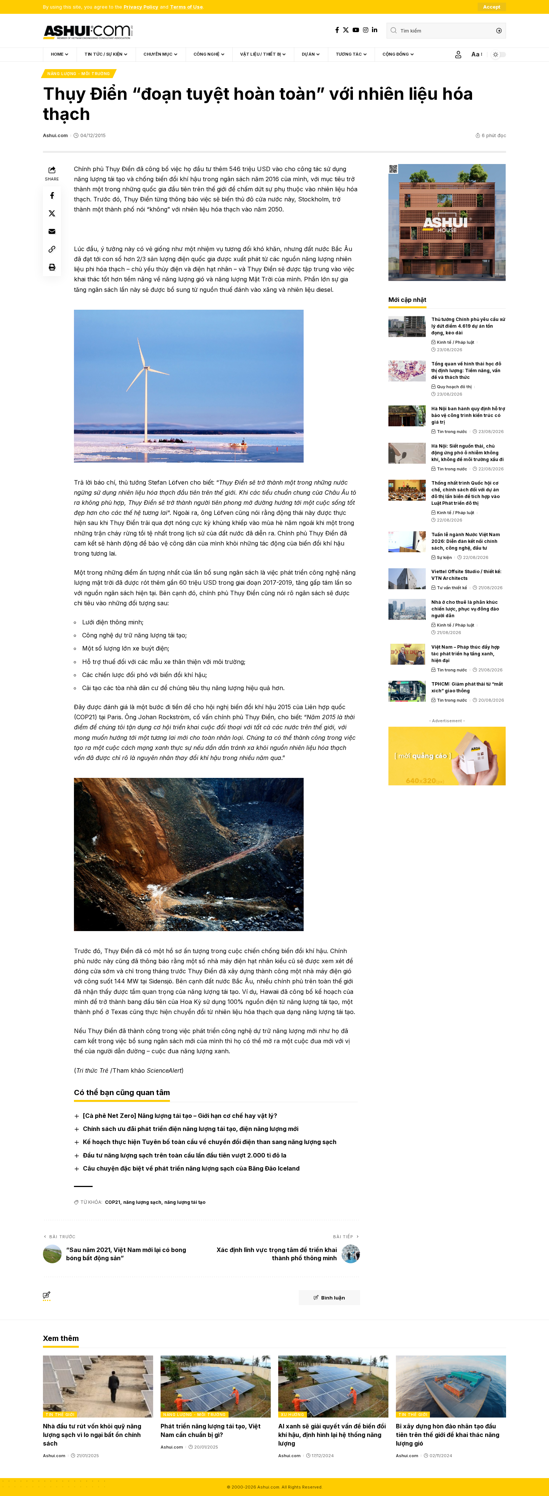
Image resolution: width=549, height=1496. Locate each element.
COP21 (112, 1202)
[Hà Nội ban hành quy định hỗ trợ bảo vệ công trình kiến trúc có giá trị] (407, 415)
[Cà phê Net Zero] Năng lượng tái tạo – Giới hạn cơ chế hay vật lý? (180, 1115)
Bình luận (333, 1298)
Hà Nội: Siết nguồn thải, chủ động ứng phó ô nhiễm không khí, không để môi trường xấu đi (467, 452)
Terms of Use (186, 7)
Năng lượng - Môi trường (78, 73)
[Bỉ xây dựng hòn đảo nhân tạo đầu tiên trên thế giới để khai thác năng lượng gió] (451, 1386)
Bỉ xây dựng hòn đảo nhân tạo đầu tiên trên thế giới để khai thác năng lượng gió (447, 1434)
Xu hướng (292, 1414)
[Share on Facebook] (52, 195)
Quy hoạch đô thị (454, 386)
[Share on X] (52, 213)
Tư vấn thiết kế (452, 587)
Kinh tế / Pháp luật (455, 342)
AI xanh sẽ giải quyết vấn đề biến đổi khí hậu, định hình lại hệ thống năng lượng (332, 1434)
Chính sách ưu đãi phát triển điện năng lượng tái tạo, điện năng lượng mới (190, 1128)
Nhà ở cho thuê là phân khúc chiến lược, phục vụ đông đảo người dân (465, 608)
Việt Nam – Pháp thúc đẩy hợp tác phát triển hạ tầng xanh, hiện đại (465, 653)
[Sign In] (458, 54)
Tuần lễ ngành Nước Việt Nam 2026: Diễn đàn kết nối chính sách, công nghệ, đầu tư (465, 541)
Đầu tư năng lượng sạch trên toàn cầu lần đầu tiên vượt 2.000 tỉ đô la (184, 1155)
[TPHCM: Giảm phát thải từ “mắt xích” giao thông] (407, 691)
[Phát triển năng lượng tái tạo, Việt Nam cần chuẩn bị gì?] (216, 1386)
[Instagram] (365, 30)
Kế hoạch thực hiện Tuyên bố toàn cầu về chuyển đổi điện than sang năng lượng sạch (209, 1142)
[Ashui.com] (88, 30)
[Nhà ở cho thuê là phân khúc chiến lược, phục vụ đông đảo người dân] (407, 609)
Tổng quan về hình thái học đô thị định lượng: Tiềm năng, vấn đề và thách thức (466, 370)
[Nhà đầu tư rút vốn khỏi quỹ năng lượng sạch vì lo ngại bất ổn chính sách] (98, 1386)
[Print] (52, 267)
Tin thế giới (60, 1414)
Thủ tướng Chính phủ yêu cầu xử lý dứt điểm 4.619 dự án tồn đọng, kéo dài (468, 326)
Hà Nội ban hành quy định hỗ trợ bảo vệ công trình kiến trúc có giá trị (468, 415)
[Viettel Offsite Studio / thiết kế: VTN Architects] (407, 578)
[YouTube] (356, 30)
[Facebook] (337, 30)
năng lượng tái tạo (184, 1202)
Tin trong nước (452, 431)
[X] (346, 30)
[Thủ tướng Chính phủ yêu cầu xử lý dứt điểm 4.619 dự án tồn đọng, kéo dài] (407, 326)
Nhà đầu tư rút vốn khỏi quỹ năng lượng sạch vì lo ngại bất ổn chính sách (92, 1434)
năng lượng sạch (142, 1202)
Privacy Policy (141, 7)
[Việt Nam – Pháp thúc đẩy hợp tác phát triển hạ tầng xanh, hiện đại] (407, 654)
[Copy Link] (52, 249)
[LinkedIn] (374, 30)
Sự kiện (444, 557)
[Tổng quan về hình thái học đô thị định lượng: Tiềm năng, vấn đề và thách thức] (407, 371)
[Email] (52, 231)
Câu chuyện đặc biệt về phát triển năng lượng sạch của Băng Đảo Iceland (191, 1168)
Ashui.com (55, 135)
